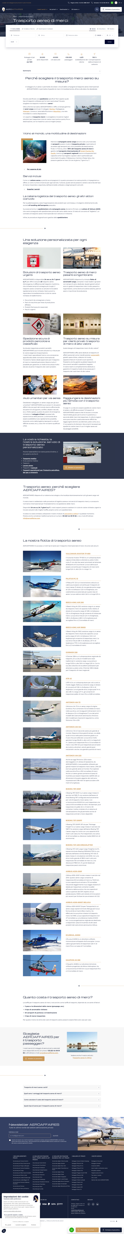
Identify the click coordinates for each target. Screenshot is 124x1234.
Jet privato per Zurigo (18, 1170)
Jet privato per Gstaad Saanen (40, 1170)
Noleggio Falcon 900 (77, 1184)
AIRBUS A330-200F (74, 871)
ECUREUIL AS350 (73, 935)
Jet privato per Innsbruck (39, 1167)
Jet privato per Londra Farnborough (21, 1177)
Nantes (52, 109)
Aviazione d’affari (95, 1165)
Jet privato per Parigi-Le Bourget (21, 1165)
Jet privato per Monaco (18, 1186)
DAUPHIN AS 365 (73, 960)
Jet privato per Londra (38, 1188)
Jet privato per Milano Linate (20, 1175)
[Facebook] (89, 1204)
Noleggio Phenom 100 (77, 1163)
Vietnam (26, 111)
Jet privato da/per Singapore (59, 1176)
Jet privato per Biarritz (38, 1172)
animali (34, 468)
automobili (95, 355)
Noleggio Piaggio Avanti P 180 (79, 1173)
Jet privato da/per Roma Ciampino (60, 1181)
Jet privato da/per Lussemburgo (60, 1179)
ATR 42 (69, 679)
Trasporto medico (29, 458)
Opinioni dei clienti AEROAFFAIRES (100, 1180)
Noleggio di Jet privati (96, 1161)
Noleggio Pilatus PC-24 (77, 1168)
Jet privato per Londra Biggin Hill (21, 1180)
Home (15, 16)
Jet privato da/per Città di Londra (60, 1161)
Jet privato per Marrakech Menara (41, 1181)
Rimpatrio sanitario (96, 1170)
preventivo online (71, 514)
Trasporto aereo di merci (97, 1173)
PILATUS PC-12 (72, 579)
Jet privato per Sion (37, 1177)
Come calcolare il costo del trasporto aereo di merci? (43, 1100)
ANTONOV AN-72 (73, 702)
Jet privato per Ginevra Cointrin (20, 1161)
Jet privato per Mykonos (38, 1174)
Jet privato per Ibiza (37, 1186)
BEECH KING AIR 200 (75, 602)
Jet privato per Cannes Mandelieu (21, 1168)
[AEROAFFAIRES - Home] (12, 9)
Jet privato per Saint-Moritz (39, 1163)
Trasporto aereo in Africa (82, 1058)
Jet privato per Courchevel (39, 1165)
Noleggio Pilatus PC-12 (77, 1165)
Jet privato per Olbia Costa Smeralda (22, 1173)
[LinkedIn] (116, 2)
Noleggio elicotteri (96, 1163)
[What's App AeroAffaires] (112, 2)
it (119, 2)
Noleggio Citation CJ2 (77, 1170)
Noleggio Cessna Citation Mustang (80, 1161)
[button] (111, 9)
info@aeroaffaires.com (31, 518)
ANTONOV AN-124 (73, 727)
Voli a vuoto (94, 1177)
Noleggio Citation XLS (77, 1182)
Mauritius (57, 111)
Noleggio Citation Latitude (78, 1180)
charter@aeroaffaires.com (77, 1210)
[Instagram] (93, 1204)
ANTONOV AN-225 (73, 756)
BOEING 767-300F (73, 789)
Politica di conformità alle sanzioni (55, 1220)
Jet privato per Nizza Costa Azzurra (21, 1163)
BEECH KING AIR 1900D (76, 627)
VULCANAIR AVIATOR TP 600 (78, 554)
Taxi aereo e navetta (96, 1175)
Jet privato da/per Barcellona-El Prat (61, 1186)
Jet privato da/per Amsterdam (59, 1183)
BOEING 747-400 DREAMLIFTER (79, 845)
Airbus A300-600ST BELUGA (78, 902)
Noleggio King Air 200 (77, 1177)
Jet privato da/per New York (59, 1165)
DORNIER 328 (71, 652)
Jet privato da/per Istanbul (58, 1163)
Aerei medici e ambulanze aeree (99, 1168)
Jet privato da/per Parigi (58, 1172)
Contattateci (42, 1220)
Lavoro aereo (28, 465)
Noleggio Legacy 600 (77, 1187)
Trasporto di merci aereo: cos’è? (36, 1087)
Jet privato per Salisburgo (39, 1179)
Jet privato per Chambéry (39, 1184)
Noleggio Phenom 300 (77, 1175)
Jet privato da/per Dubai (58, 1174)
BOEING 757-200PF (74, 820)
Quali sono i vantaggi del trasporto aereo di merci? (43, 1093)
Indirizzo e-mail (13, 1132)
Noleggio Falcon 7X (77, 1189)
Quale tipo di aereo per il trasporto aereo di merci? (43, 1106)
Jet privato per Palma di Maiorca (21, 1188)
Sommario (27, 71)
